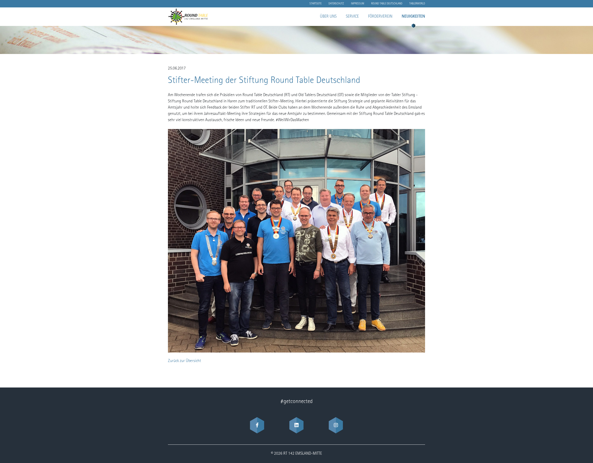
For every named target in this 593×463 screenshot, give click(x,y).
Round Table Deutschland (386, 3)
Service (352, 17)
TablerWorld (417, 3)
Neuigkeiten (413, 17)
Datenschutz (336, 3)
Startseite (315, 3)
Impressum (357, 3)
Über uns (328, 17)
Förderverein (380, 17)
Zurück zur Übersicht (184, 361)
